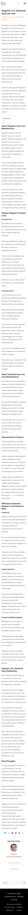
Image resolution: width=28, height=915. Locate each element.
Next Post (14, 869)
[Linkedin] (16, 833)
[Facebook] (5, 833)
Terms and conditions (14, 904)
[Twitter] (9, 833)
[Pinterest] (12, 833)
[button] (18, 3)
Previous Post (14, 863)
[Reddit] (19, 833)
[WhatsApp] (23, 833)
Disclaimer (10, 910)
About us (20, 907)
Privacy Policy (10, 907)
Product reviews (7, 17)
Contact (19, 910)
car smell (13, 495)
